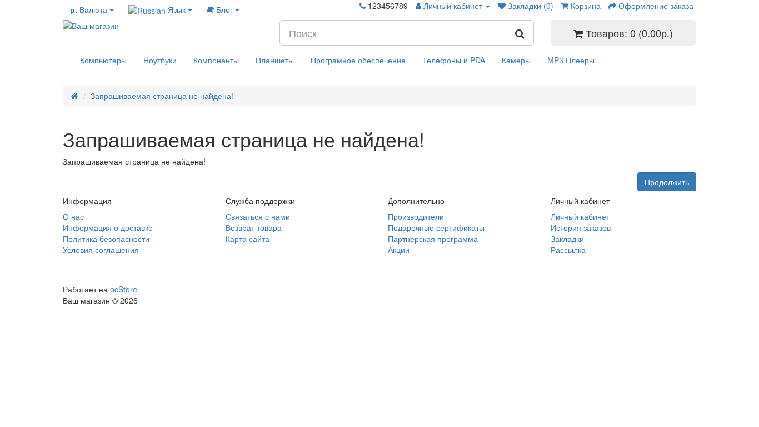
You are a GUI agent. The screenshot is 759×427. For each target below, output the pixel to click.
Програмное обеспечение (358, 60)
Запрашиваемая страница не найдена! (162, 95)
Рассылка (568, 249)
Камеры (516, 60)
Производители (416, 216)
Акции (399, 249)
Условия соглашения (101, 249)
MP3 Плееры (571, 60)
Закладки (567, 238)
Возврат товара (254, 227)
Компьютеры (103, 60)
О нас (73, 216)
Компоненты (216, 60)
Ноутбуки (160, 60)
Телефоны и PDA (453, 60)
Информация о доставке (108, 227)
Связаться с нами (258, 216)
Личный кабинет (580, 216)
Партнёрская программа (433, 238)
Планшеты (275, 60)
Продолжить (667, 181)
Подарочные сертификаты (436, 227)
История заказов (581, 227)
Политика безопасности (106, 238)
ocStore (123, 289)
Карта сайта (247, 238)
